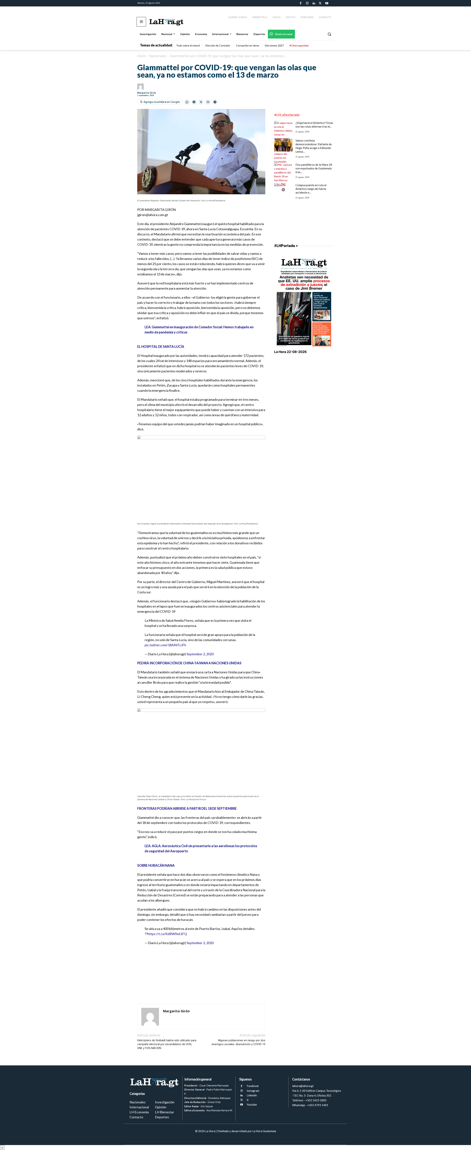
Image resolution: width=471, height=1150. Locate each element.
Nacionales (158, 56)
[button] (329, 34)
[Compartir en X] (201, 102)
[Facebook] (300, 3)
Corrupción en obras (247, 45)
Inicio (141, 56)
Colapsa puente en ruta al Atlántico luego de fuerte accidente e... (310, 188)
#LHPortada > (286, 245)
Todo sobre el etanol (188, 45)
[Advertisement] (201, 975)
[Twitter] (320, 3)
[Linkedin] (313, 3)
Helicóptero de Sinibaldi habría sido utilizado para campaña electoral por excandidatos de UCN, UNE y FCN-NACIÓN (166, 1044)
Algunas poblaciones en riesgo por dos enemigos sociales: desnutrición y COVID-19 (238, 1042)
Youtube (252, 1104)
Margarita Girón (146, 92)
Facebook (253, 1086)
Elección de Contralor (218, 45)
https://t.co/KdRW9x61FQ (167, 934)
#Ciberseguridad (299, 45)
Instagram (253, 1090)
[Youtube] (327, 3)
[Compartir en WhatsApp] (187, 102)
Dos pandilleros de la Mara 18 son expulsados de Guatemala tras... (313, 168)
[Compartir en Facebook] (194, 102)
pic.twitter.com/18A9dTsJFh (165, 645)
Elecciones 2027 (274, 45)
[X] (241, 1100)
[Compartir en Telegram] (215, 102)
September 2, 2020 (200, 654)
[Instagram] (307, 3)
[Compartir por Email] (208, 102)
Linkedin (252, 1095)
